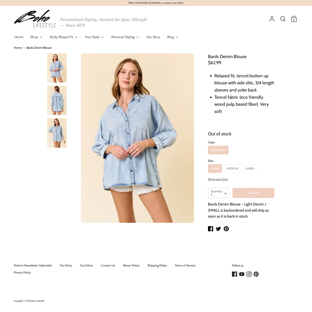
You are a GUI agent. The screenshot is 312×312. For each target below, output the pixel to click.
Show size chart (218, 179)
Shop (34, 37)
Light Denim (218, 150)
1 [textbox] (211, 195)
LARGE (249, 168)
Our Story (153, 37)
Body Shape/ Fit (62, 37)
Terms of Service (185, 265)
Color (211, 142)
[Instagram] (249, 274)
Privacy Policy (22, 272)
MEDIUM (232, 168)
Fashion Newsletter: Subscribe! (33, 265)
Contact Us (108, 265)
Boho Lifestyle (37, 301)
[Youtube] (242, 274)
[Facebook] (235, 274)
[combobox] (218, 193)
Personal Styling (123, 37)
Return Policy (131, 265)
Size (210, 161)
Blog (171, 37)
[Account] (272, 17)
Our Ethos (86, 265)
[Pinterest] (257, 274)
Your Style (92, 37)
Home (18, 37)
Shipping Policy (157, 265)
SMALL (215, 168)
